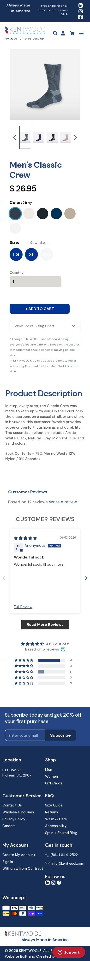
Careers (9, 825)
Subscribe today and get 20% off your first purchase (43, 718)
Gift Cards (53, 783)
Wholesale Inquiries (18, 812)
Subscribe (60, 735)
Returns (51, 812)
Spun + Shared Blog (61, 832)
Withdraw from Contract (22, 868)
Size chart (39, 242)
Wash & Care (56, 819)
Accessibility (55, 825)
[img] (25, 538)
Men (48, 769)
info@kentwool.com (68, 863)
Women (51, 776)
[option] (25, 137)
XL (31, 254)
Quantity (17, 272)
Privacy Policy (13, 819)
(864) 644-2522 (64, 854)
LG (16, 254)
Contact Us (12, 805)
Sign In (7, 861)
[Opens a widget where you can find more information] (68, 953)
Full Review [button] (23, 606)
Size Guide (54, 805)
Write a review (63, 502)
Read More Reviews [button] (45, 624)
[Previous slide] (4, 578)
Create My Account (18, 854)
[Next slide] (86, 578)
